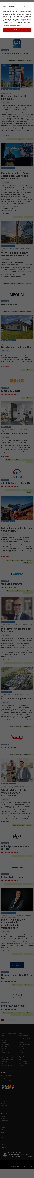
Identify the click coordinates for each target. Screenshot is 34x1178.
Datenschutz (28, 34)
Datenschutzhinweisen (23, 22)
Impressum (22, 34)
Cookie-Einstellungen (11, 25)
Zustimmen (17, 30)
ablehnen (22, 24)
